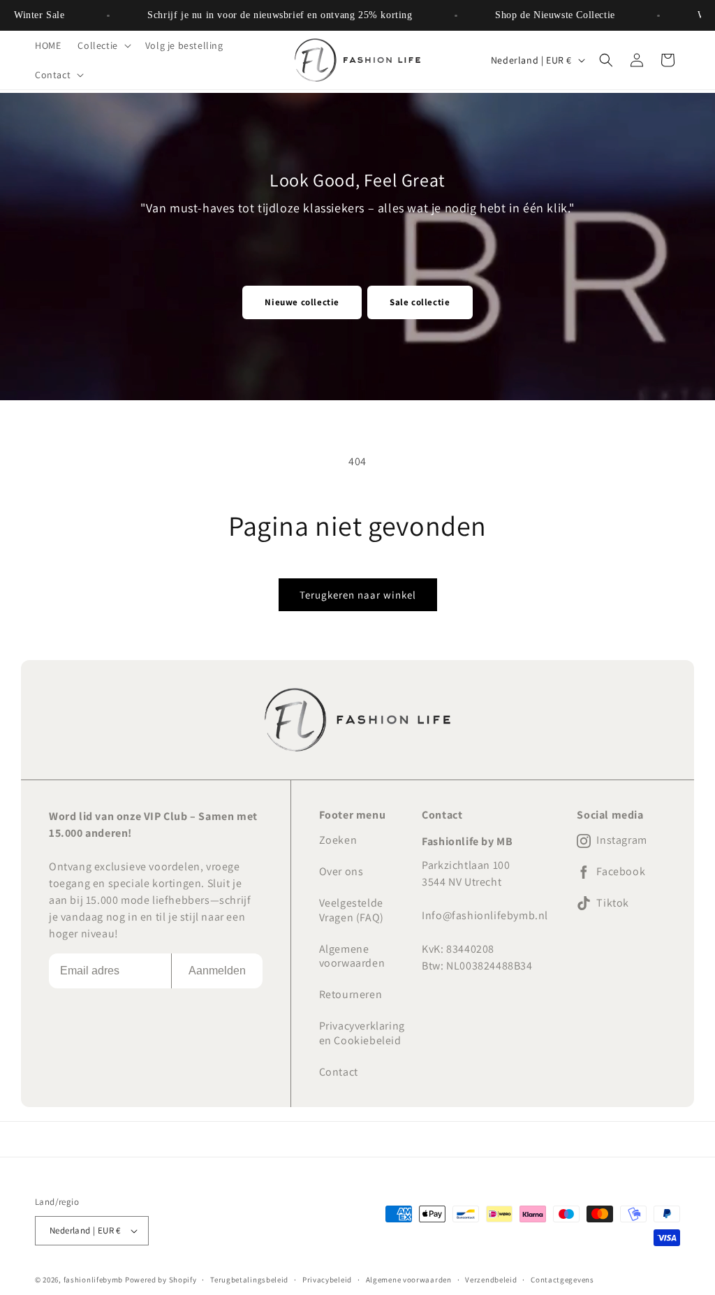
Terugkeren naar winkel (358, 594)
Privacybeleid (327, 1280)
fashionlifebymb (94, 1280)
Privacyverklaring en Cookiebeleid (362, 1033)
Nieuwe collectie (302, 302)
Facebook (620, 872)
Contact (338, 1071)
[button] (102, 45)
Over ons (341, 871)
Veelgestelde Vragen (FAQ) (351, 910)
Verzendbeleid (491, 1280)
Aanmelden (217, 970)
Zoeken (338, 840)
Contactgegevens (562, 1280)
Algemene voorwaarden (352, 956)
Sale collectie (420, 302)
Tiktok (612, 903)
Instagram (621, 840)
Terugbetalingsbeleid (249, 1280)
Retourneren (351, 994)
